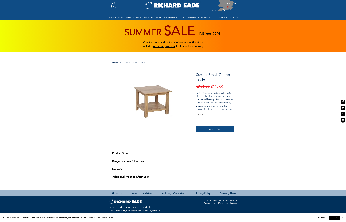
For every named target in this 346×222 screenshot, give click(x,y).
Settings (321, 217)
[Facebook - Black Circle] (343, 102)
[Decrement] (198, 119)
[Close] (342, 218)
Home (115, 62)
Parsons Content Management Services (220, 203)
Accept (334, 217)
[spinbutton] (202, 119)
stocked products (164, 46)
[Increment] (206, 119)
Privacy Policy (107, 217)
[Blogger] (343, 120)
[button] (113, 5)
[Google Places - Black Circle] (343, 108)
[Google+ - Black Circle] (343, 114)
